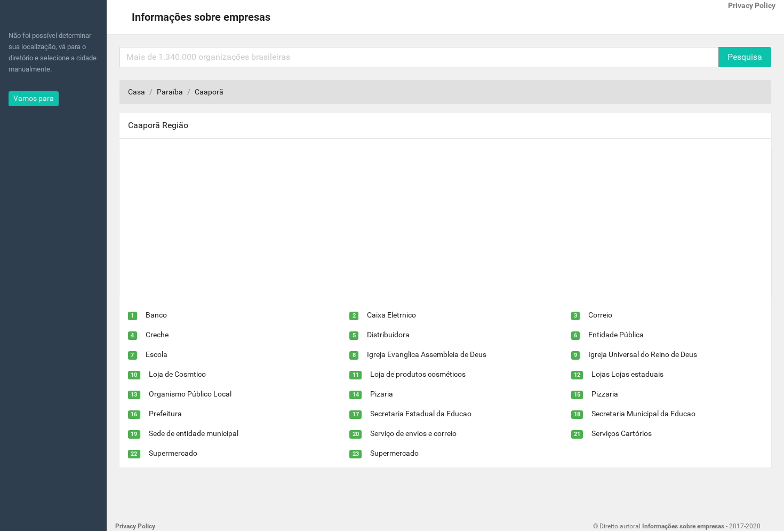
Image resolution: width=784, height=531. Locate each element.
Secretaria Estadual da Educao (420, 413)
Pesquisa (744, 57)
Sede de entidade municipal (193, 433)
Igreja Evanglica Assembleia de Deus (426, 354)
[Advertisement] (439, 222)
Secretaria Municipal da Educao (643, 413)
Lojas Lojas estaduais (627, 374)
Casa (136, 92)
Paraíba (170, 92)
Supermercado (173, 453)
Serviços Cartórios (621, 433)
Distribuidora (388, 334)
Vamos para (33, 98)
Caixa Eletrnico (391, 315)
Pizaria (381, 394)
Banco (156, 315)
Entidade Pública (616, 334)
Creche (157, 334)
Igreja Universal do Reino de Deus (642, 354)
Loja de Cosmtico (177, 374)
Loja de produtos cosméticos (418, 374)
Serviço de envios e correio (413, 433)
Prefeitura (165, 413)
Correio (600, 315)
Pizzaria (604, 394)
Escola (156, 354)
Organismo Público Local (190, 394)
